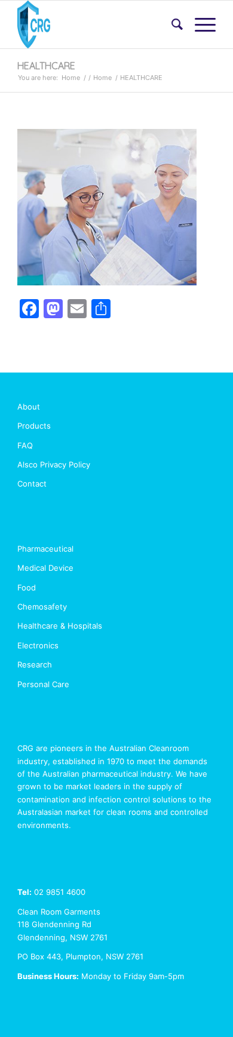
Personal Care (43, 684)
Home (71, 77)
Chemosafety (42, 606)
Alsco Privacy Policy (53, 464)
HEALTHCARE (46, 66)
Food (26, 587)
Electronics (38, 645)
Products (34, 425)
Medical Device (45, 568)
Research (34, 664)
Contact (32, 483)
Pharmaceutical (45, 548)
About (28, 406)
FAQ (25, 445)
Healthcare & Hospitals (59, 625)
